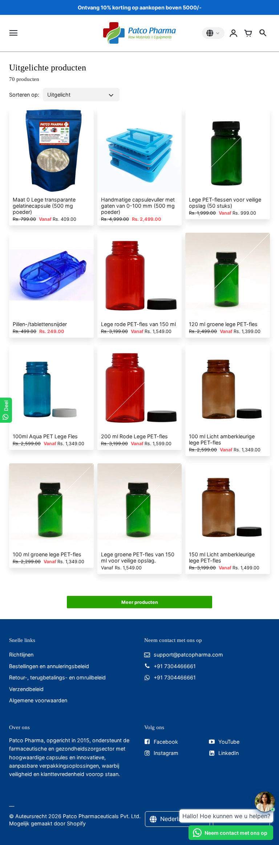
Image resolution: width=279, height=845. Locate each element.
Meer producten (139, 602)
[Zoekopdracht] (262, 33)
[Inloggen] (233, 33)
